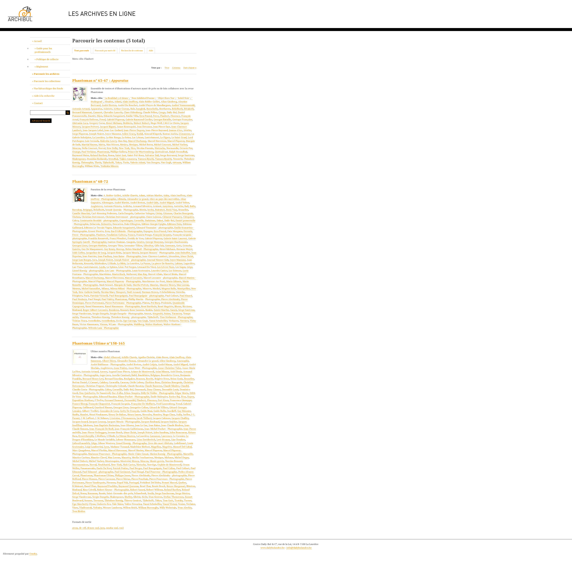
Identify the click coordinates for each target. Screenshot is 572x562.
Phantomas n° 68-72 (90, 181)
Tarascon (177, 313)
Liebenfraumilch (81, 443)
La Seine (126, 137)
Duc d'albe (117, 393)
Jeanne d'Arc (175, 130)
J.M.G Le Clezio (171, 123)
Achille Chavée (130, 195)
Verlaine (190, 504)
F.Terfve (99, 400)
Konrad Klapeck (152, 133)
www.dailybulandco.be (273, 547)
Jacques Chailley (180, 418)
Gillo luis (159, 245)
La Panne (145, 263)
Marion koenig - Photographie (166, 454)
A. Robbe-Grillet (112, 195)
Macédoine (105, 274)
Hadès (75, 414)
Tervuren (98, 500)
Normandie (172, 148)
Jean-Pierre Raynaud (157, 130)
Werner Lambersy (112, 507)
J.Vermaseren (128, 418)
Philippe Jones (122, 475)
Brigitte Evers (161, 378)
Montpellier (183, 288)
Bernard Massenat (82, 112)
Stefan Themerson (174, 496)
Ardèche (127, 206)
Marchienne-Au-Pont (153, 281)
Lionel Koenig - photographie (88, 270)
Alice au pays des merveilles (164, 199)
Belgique (87, 209)
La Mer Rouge (113, 137)
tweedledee (94, 320)
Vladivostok (85, 507)
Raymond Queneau (128, 486)
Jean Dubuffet (182, 252)
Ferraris (188, 231)
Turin (126, 162)
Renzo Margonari (176, 486)
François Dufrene (89, 119)
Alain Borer (162, 357)
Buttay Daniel (79, 382)
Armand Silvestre (142, 206)
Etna (183, 396)
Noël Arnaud (133, 292)
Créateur (176, 67)
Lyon (106, 446)
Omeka (33, 553)
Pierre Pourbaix (139, 479)
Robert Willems (154, 489)
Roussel (124, 310)
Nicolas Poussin (145, 148)
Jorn (94, 259)
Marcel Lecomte (133, 277)
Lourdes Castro (159, 270)
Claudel (185, 385)
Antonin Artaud (81, 108)
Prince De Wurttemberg (141, 151)
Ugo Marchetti (80, 504)
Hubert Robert (141, 123)
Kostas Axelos (170, 133)
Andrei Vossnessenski (183, 105)
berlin (150, 209)
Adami (117, 101)
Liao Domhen (178, 439)
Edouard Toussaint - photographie (154, 227)
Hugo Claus (169, 414)
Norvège (151, 464)
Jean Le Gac (141, 425)
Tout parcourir (81, 50)
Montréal (125, 461)
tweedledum (108, 320)
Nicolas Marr (108, 292)
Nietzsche (160, 148)
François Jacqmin (162, 234)
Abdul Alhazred (112, 357)
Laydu (102, 267)
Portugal (134, 482)
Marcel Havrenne (157, 141)
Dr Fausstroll (103, 393)
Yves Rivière (78, 511)
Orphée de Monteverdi (169, 464)
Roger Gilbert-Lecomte (95, 310)
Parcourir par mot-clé (105, 50)
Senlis (150, 493)
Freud (102, 119)
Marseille (188, 454)
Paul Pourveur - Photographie (161, 471)
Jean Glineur (127, 425)
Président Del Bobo (150, 482)
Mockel (156, 288)
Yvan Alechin (185, 507)
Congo (161, 112)
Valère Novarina (133, 504)
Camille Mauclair (81, 213)
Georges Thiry (115, 245)
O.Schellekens (167, 292)
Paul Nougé (94, 299)
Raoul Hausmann (94, 306)
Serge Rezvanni (168, 155)
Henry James (134, 414)
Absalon (108, 101)
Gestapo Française (182, 119)
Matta (101, 144)
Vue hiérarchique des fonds (48, 88)
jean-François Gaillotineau (129, 428)
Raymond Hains (80, 155)
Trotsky (178, 500)
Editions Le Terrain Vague (98, 227)
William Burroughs (148, 507)
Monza (135, 461)
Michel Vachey (179, 144)
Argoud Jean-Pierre (119, 371)
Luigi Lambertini (94, 446)
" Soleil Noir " (183, 98)
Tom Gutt (168, 500)
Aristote (107, 108)
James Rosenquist (126, 126)
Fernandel (129, 400)
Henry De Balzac (117, 414)
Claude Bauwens (153, 385)
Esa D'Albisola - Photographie (126, 231)
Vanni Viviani (170, 504)
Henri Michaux (114, 123)
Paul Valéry (108, 299)
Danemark (140, 389)
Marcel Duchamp (137, 141)
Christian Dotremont (93, 217)
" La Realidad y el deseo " (116, 98)
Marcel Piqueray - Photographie (124, 281)
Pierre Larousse (106, 479)
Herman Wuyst (184, 249)
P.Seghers (77, 295)
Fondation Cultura (116, 234)
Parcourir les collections (47, 81)
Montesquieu (112, 461)
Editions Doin (174, 224)
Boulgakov (129, 378)
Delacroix (95, 224)
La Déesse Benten (125, 436)
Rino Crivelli (89, 489)
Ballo (192, 206)
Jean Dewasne (144, 126)
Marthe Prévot (141, 285)
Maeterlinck (118, 274)
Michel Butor (146, 144)
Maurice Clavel (99, 457)
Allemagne (107, 202)
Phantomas (103, 151)
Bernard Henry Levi (93, 378)
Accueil (38, 41)
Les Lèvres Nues (165, 267)
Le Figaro (165, 137)
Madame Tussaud (119, 446)
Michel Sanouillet (90, 288)
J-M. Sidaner (101, 418)
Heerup (120, 249)
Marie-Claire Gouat (138, 454)
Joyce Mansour (113, 133)
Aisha (166, 195)
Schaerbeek (140, 493)
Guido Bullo (159, 411)
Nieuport (121, 292)
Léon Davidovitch (146, 439)
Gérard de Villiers (158, 407)
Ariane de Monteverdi (142, 371)
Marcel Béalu (171, 274)
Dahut (160, 220)
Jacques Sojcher (169, 421)
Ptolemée (166, 302)
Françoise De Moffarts (143, 403)
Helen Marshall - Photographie (141, 249)
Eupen (190, 396)
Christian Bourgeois (171, 382)
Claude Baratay (136, 385)
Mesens (76, 288)
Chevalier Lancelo (113, 112)
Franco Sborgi (79, 403)
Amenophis (183, 360)
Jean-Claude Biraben (172, 425)
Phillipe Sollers (118, 151)
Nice (133, 148)
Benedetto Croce (170, 375)
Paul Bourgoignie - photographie (146, 295)
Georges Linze (79, 245)
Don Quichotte (87, 393)
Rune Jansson (137, 310)
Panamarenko (87, 468)
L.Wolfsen (100, 436)
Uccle (119, 320)
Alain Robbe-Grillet (149, 101)
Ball (186, 206)
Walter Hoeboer (153, 324)
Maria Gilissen (173, 281)
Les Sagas (180, 267)
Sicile (144, 496)
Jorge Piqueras (80, 133)
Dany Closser (154, 389)
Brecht (149, 378)
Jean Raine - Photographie (127, 256)
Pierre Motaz (123, 479)
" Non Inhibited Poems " (143, 98)
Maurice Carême (81, 457)
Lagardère (189, 263)
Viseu (75, 507)
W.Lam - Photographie (121, 324)
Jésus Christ (187, 256)
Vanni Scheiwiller (158, 320)
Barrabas (77, 209)
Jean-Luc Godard (113, 130)
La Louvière (98, 137)
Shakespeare (79, 158)
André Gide (152, 202)
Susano (88, 500)
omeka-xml (112, 527)
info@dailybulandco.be (298, 547)
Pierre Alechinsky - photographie (169, 475)
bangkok (140, 108)
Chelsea (76, 217)
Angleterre (97, 206)
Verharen (174, 320)
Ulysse (92, 504)
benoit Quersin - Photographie (121, 209)
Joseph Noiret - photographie (130, 259)
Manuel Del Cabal (182, 446)
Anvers (103, 371)
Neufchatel (104, 464)
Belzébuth (177, 108)
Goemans (170, 245)
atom (75, 527)
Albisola (121, 199)
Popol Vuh (122, 482)
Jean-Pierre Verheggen (94, 432)
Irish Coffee (78, 252)
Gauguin (130, 242)
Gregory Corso (97, 123)
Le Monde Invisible (104, 439)
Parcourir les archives (46, 73)
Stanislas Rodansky (97, 158)
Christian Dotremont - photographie (125, 217)
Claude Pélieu (150, 112)
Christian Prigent (95, 385)
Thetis (98, 162)
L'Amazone (184, 133)
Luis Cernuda (92, 141)
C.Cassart (93, 382)
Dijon (99, 116)
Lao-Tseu (77, 267)
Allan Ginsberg (169, 101)
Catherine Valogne (144, 213)
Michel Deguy (182, 457)
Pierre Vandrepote (95, 482)
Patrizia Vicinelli (99, 295)
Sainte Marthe (161, 310)
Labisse (178, 263)
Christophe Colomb (115, 385)
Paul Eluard (186, 295)
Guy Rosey (109, 249)
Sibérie (137, 496)
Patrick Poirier (120, 468)
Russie (102, 493)
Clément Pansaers (172, 217)
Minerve (147, 288)
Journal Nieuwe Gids (158, 259)
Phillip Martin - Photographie (144, 299)
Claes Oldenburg (133, 112)
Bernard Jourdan (114, 378)
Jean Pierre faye (161, 126)
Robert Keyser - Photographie (113, 489)
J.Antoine (115, 418)
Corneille (139, 220)
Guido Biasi (146, 411)
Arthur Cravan (121, 108)
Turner (188, 500)
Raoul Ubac (90, 486)
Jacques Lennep (97, 421)
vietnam (176, 162)
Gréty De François (129, 411)
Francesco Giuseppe (181, 400)
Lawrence (166, 436)
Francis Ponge (144, 234)
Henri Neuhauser (98, 414)
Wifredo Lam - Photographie (103, 327)
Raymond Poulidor (107, 486)
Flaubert (164, 116)
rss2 (121, 527)
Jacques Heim (114, 252)
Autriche (178, 206)
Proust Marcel (169, 482)
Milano (105, 288)
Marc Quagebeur (81, 450)
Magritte (167, 446)
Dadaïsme (150, 220)
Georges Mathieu (98, 245)
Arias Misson (162, 371)
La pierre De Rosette (162, 263)
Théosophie (87, 162)
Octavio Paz (186, 148)
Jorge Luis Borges (81, 259)
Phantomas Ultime (104, 475)
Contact (38, 103)
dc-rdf (82, 527)
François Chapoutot (99, 403)
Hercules (147, 414)
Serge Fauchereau (164, 493)
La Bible (121, 263)
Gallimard (88, 407)
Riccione (187, 306)
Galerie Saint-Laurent (175, 238)
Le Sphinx (112, 267)
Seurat (147, 313)
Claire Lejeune (153, 217)
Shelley (128, 496)
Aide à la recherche (44, 95)
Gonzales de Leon (109, 411)
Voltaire (97, 507)
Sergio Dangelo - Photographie (126, 313)
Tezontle (178, 158)
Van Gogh (166, 162)
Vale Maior (117, 504)
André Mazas (165, 364)
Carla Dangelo (125, 213)
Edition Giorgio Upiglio (154, 224)
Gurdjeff (171, 411)
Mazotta (126, 457)
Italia (179, 414)
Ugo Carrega (129, 320)
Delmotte (106, 224)
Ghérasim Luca (80, 123)
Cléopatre (188, 217)
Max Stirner (112, 144)
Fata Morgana (174, 231)
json (102, 527)
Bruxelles (183, 209)
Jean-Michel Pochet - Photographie (163, 428)
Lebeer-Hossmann (126, 439)
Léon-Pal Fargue (127, 267)
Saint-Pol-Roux (135, 155)
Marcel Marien (136, 450)
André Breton (109, 105)
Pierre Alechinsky (170, 299)
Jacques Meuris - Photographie (123, 421)
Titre (167, 67)
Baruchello (152, 108)
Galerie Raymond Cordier (139, 119)
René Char (145, 486)
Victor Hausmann (89, 324)
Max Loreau (183, 285)
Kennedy (88, 263)
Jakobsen (88, 425)
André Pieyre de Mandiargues (154, 105)
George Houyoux (154, 242)
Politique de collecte (47, 59)
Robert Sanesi (137, 489)
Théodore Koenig (100, 317)
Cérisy (159, 213)
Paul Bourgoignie (118, 295)
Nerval (101, 148)
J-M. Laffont (87, 418)
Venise (181, 504)
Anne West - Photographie (142, 368)
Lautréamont (152, 137)
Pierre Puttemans (94, 302)
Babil (134, 375)
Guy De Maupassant (92, 249)
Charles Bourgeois (183, 213)
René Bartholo (149, 306)
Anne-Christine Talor (169, 368)
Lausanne (155, 436)
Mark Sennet (106, 285)
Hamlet (84, 414)
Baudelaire (143, 375)
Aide (151, 50)
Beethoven (165, 108)
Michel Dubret (80, 461)
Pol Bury (155, 302)
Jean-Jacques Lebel (93, 130)
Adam (142, 195)
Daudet (92, 116)
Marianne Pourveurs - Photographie (107, 454)
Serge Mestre (182, 493)
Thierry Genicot (132, 500)
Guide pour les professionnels (43, 50)
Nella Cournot (89, 148)
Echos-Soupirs (132, 393)
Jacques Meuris (131, 252)
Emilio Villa (132, 116)
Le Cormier (179, 436)
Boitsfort (160, 209)
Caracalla (114, 382)
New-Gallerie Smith (89, 292)
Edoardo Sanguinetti (124, 227)
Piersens (111, 482)
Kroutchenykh (86, 436)
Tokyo (118, 162)
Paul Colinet (171, 295)
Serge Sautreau (186, 155)
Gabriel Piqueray (115, 119)
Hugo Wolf (156, 123)
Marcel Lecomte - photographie (160, 277)
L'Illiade (112, 263)
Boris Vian (171, 209)
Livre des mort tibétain (160, 443)
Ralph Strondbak (178, 151)
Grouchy (187, 245)
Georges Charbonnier (176, 242)
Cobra (75, 220)
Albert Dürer (109, 360)
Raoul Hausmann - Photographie (122, 306)
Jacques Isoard (80, 421)
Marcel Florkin (99, 450)
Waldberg (139, 324)
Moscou (76, 148)
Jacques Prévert (90, 126)
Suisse (167, 313)
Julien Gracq (128, 133)
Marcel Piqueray (176, 141)
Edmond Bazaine (108, 396)
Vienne (103, 324)
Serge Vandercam (81, 313)
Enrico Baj (174, 396)
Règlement (42, 66)
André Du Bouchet (128, 105)
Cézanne (167, 213)
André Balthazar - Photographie (108, 364)
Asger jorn (105, 375)
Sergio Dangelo (100, 313)
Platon (146, 302)
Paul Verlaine (88, 151)
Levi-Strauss (163, 439)
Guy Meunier (184, 411)
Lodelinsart (180, 443)
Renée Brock (158, 486)
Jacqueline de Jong (96, 252)
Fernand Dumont (114, 400)
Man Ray (122, 141)
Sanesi (173, 310)
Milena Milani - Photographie (125, 288)
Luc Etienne (175, 270)
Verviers (184, 320)
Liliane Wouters (106, 443)
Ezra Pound (145, 116)
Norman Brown (150, 292)
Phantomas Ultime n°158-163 (98, 343)
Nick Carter (129, 464)
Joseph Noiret (96, 133)
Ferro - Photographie (83, 234)
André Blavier (121, 202)
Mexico (124, 144)
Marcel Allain (155, 274)
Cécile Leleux (137, 382)
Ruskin (149, 310)
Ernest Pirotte (96, 231)
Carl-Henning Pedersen (104, 213)
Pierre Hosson (89, 479)
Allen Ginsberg (167, 360)
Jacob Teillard (144, 418)
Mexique (133, 144)
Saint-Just (120, 155)
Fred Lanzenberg (165, 403)
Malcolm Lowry (108, 141)
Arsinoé (157, 206)
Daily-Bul (172, 112)
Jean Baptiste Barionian (106, 425)
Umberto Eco (104, 504)
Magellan (156, 446)
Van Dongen (153, 162)
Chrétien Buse (152, 382)
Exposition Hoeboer (82, 400)
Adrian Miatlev (154, 195)
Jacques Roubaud (150, 421)
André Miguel (167, 202)
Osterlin (180, 292)
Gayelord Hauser (103, 407)
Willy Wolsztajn (168, 507)
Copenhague (126, 220)
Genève (140, 242)
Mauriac (154, 285)
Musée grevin (157, 461)
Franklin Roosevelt (98, 238)
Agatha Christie (146, 357)
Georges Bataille (162, 119)
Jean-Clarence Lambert (154, 256)
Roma (111, 155)
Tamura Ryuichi (163, 158)
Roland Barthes (98, 155)
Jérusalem (174, 256)
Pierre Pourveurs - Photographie (166, 479)
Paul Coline (169, 468)
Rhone (177, 306)
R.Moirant (77, 486)
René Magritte (165, 306)
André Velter (182, 202)
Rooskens (114, 310)
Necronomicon (80, 464)
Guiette (76, 249)
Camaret (97, 112)
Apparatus (96, 108)
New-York (124, 148)
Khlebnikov (100, 263)
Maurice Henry (167, 285)
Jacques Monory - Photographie (157, 252)
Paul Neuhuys (79, 299)
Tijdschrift (108, 162)
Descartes (117, 224)
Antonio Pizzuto (113, 206)
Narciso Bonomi (173, 461)
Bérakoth (189, 108)
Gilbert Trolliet (90, 411)
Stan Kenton (155, 496)
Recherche (68, 112)
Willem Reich (130, 507)
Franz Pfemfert (118, 238)
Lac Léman (138, 137)
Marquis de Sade (123, 285)
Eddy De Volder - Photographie (157, 393)
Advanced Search (41, 120)
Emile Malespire (159, 396)
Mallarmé (131, 274)
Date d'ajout (189, 67)
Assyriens (167, 206)
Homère (157, 414)
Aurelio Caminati (121, 375)
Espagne (148, 231)
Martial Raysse (89, 144)
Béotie (142, 209)
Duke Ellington (132, 224)
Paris (86, 295)
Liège (189, 267)
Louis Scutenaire (141, 270)
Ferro (156, 116)
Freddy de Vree (136, 238)
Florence (175, 116)
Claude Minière (171, 385)
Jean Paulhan (105, 256)
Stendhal (113, 158)
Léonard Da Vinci (146, 267)
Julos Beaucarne (178, 432)
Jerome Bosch (115, 432)
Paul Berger (135, 468)
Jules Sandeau (161, 432)
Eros (107, 231)
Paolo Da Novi (104, 468)
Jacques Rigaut (108, 126)
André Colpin (149, 364)
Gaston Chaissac (116, 242)
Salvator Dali (152, 155)
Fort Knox (163, 400)
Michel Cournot (162, 144)
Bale (132, 108)
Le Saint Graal (179, 137)
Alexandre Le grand (137, 199)
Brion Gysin (176, 378)
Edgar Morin (181, 393)
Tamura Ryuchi (146, 158)
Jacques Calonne (161, 418)
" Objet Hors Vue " (166, 98)
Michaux (168, 457)
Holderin (127, 123)
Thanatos (85, 317)
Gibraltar (148, 245)
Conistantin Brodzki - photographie (99, 220)
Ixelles (186, 414)
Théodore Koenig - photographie (128, 317)
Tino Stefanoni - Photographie (176, 317)
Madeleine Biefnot (140, 446)
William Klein (92, 166)
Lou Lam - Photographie (118, 270)
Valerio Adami (137, 162)
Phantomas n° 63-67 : (100, 80)
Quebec (182, 482)
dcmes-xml (93, 527)
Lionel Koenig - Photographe (131, 443)
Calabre (104, 382)
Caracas (124, 382)
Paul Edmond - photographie (97, 471)
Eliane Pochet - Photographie (133, 396)
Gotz (178, 245)
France (131, 234)
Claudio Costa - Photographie (88, 389)
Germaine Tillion (133, 245)
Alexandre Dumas (126, 360)
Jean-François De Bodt (101, 428)
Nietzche (141, 464)
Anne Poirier (120, 368)
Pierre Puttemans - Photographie (123, 302)
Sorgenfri (158, 313)
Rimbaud (77, 310)
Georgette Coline (139, 407)
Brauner (140, 378)
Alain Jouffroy (129, 101)
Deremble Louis (170, 389)
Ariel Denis (176, 371)
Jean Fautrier (90, 256)
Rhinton (190, 486)
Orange (76, 151)
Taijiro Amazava (128, 158)
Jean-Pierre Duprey (134, 130)
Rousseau (93, 493)
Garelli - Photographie (95, 242)
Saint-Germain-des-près (120, 493)
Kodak (140, 133)
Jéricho (187, 130)
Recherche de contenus (132, 50)
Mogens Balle (168, 288)
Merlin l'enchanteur (142, 457)
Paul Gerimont (122, 471)
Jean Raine (154, 425)
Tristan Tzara (79, 320)
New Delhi (112, 148)
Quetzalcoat (161, 151)
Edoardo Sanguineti (114, 116)
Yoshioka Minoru (109, 166)
